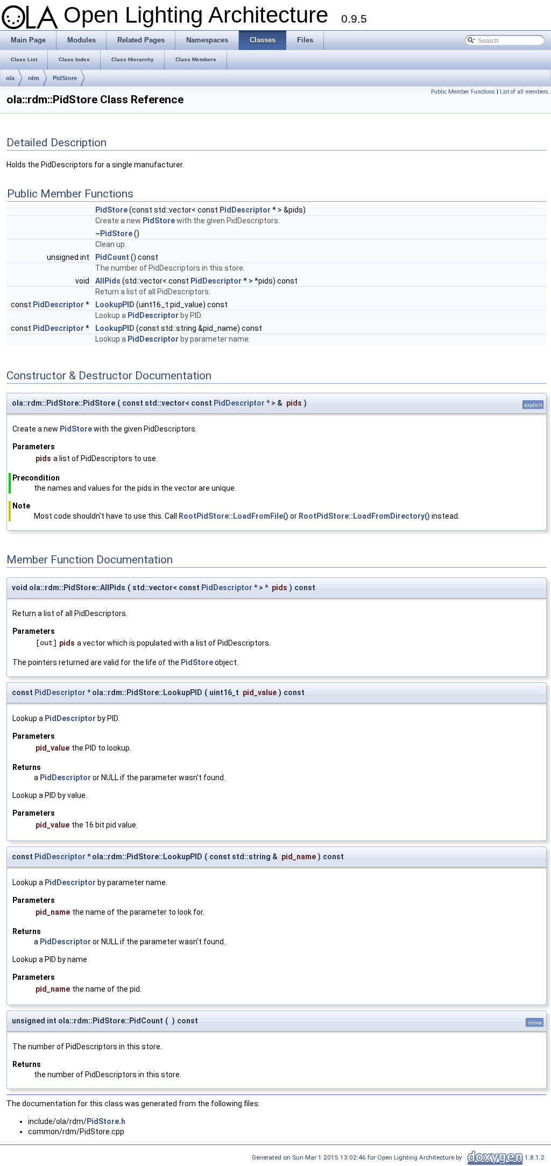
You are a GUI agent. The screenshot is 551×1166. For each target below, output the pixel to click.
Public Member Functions (463, 91)
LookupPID (115, 304)
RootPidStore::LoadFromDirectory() (364, 516)
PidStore (65, 78)
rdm (33, 78)
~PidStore (113, 233)
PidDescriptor (245, 210)
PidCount (112, 257)
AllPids (108, 281)
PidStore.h (106, 1121)
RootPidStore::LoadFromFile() (233, 516)
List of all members (524, 91)
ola (10, 78)
